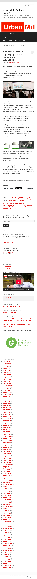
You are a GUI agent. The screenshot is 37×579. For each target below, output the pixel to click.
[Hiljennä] (29, 289)
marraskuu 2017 (7, 464)
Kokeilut (22, 200)
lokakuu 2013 (6, 552)
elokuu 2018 (6, 449)
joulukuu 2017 (7, 462)
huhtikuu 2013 (7, 563)
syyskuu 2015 (6, 510)
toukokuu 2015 (7, 517)
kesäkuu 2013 (6, 560)
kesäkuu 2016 (6, 493)
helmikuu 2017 (7, 479)
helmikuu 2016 (7, 501)
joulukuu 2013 (7, 549)
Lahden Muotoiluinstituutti (22, 202)
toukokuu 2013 (7, 561)
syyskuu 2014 (6, 532)
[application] (18, 282)
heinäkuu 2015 (7, 514)
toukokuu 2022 (7, 374)
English (5, 40)
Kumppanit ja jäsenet (8, 37)
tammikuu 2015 (7, 525)
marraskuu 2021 (7, 385)
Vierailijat (29, 199)
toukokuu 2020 (7, 411)
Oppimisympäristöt (8, 205)
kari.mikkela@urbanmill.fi (10, 252)
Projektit (18, 37)
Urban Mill (11, 33)
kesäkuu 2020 (6, 409)
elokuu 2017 (6, 470)
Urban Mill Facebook (9, 242)
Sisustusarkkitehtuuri (9, 206)
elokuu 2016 (6, 490)
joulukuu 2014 (7, 527)
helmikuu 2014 (7, 545)
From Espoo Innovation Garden (16, 197)
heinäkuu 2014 (7, 536)
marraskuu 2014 (7, 528)
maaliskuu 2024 (7, 363)
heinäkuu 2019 (7, 429)
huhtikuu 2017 (7, 475)
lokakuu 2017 (6, 466)
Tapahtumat (6, 199)
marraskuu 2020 (7, 400)
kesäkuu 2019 (6, 431)
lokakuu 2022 (6, 370)
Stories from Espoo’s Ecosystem (17, 40)
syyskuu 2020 (6, 403)
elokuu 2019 (6, 427)
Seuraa (6, 225)
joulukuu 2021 (7, 383)
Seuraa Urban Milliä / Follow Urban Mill (15, 214)
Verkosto (23, 199)
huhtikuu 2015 (7, 519)
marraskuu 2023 (7, 365)
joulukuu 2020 (7, 398)
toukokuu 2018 (7, 453)
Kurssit (28, 197)
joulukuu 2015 (7, 504)
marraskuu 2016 (7, 484)
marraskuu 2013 (7, 550)
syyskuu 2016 (6, 488)
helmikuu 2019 (7, 438)
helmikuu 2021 (7, 396)
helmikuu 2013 (7, 567)
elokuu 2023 (6, 367)
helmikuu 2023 (7, 368)
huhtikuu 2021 (7, 392)
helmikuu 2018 (7, 458)
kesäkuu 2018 (6, 451)
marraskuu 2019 (7, 422)
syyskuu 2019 (6, 425)
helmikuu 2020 (7, 416)
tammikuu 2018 (7, 460)
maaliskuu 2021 (7, 394)
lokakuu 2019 (6, 424)
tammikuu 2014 (7, 547)
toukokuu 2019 (7, 433)
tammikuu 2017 (7, 481)
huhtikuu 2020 (7, 413)
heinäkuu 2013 (7, 558)
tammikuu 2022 (7, 381)
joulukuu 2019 (7, 420)
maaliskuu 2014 (7, 543)
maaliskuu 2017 (7, 477)
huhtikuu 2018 (7, 455)
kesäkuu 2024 (6, 361)
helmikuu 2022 (7, 379)
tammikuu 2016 (7, 503)
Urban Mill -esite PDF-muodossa (11, 306)
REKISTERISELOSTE (8, 355)
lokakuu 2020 (6, 401)
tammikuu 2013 (7, 569)
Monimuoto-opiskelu (8, 203)
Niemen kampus (19, 203)
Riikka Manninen (18, 205)
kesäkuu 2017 (6, 471)
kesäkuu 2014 (6, 537)
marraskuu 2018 (7, 444)
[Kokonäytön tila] (32, 289)
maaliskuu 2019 (7, 436)
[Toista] (5, 289)
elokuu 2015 (6, 512)
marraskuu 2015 (7, 506)
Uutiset (5, 33)
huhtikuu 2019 (7, 435)
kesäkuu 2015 (6, 515)
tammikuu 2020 (7, 418)
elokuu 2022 (6, 372)
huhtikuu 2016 (7, 497)
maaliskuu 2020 (7, 414)
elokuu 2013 (6, 556)
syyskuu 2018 (6, 447)
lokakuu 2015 (6, 508)
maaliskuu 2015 (7, 521)
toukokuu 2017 (7, 473)
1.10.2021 (8, 297)
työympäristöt (7, 208)
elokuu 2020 (6, 405)
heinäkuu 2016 (7, 492)
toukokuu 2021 (7, 390)
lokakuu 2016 (6, 486)
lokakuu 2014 (6, 530)
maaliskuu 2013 (7, 565)
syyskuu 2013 (6, 554)
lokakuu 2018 (6, 446)
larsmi (17, 62)
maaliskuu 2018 (7, 457)
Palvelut (18, 33)
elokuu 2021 (6, 389)
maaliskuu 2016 (7, 499)
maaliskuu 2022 (7, 378)
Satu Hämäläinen (28, 205)
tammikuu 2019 (7, 440)
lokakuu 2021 (6, 387)
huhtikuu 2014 (7, 541)
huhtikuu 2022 (7, 376)
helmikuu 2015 (7, 523)
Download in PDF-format (9, 312)
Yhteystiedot (26, 37)
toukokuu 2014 (7, 539)
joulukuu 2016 (7, 482)
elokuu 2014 (6, 534)
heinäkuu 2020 (7, 407)
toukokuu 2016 (7, 495)
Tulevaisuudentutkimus (22, 206)
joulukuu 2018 (7, 442)
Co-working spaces (14, 200)
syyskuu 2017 (6, 468)
